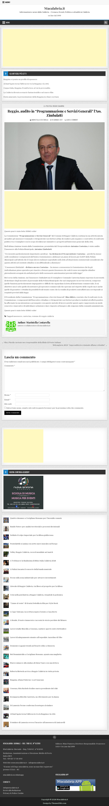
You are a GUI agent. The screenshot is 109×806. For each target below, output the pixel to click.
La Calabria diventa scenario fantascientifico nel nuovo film (28, 92)
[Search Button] (54, 737)
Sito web (8, 404)
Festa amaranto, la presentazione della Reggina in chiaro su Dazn (31, 97)
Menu (7, 2)
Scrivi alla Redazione (12, 790)
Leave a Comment (72, 120)
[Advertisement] (54, 47)
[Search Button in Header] (106, 22)
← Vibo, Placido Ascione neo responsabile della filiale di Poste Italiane (31, 342)
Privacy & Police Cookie (13, 793)
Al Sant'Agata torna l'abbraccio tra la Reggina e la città (26, 84)
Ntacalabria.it (54, 8)
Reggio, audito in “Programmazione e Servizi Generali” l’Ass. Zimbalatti (54, 113)
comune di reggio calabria (43, 316)
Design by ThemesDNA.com (54, 803)
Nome (7, 395)
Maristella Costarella (40, 120)
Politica (49, 106)
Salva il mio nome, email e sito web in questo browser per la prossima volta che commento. (45, 408)
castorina (27, 316)
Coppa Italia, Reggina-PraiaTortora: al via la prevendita (26, 88)
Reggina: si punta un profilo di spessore (20, 79)
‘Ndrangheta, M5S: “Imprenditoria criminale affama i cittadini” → (80, 345)
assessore (17, 316)
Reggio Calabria (58, 106)
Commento (9, 366)
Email (7, 400)
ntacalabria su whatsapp (13, 775)
